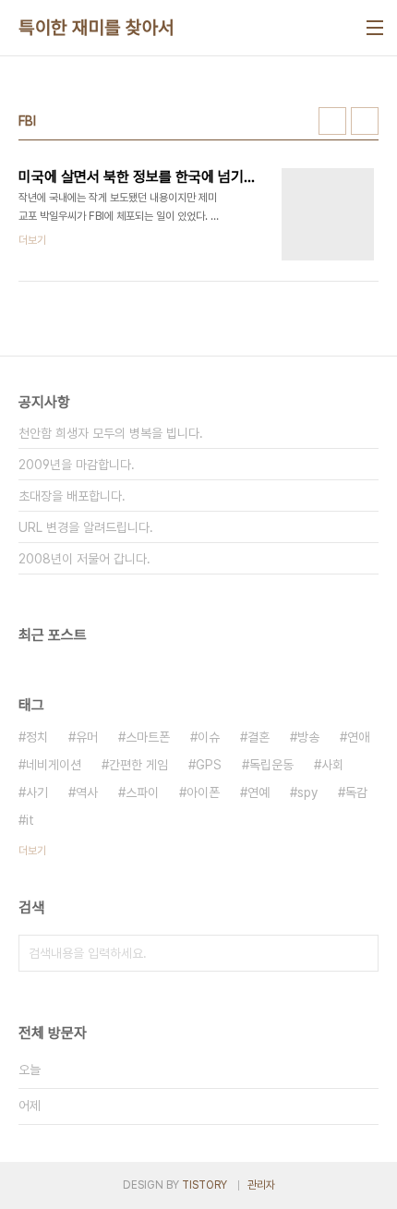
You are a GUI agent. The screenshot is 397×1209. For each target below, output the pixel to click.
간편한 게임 (138, 764)
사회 (332, 764)
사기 (37, 792)
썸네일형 (332, 121)
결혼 (258, 737)
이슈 (209, 737)
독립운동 (271, 764)
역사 (87, 792)
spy (307, 792)
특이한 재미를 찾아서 (96, 27)
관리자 (261, 1185)
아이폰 (203, 792)
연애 (358, 737)
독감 (356, 792)
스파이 (142, 792)
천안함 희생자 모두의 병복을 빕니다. (110, 433)
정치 (37, 737)
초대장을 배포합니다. (72, 496)
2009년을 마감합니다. (76, 464)
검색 (360, 953)
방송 (308, 737)
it (30, 820)
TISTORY (204, 1185)
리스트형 (365, 121)
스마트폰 (148, 737)
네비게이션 (53, 764)
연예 (258, 792)
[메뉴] (375, 28)
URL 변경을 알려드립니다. (85, 527)
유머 (87, 737)
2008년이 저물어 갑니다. (84, 558)
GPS (209, 764)
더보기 (32, 850)
